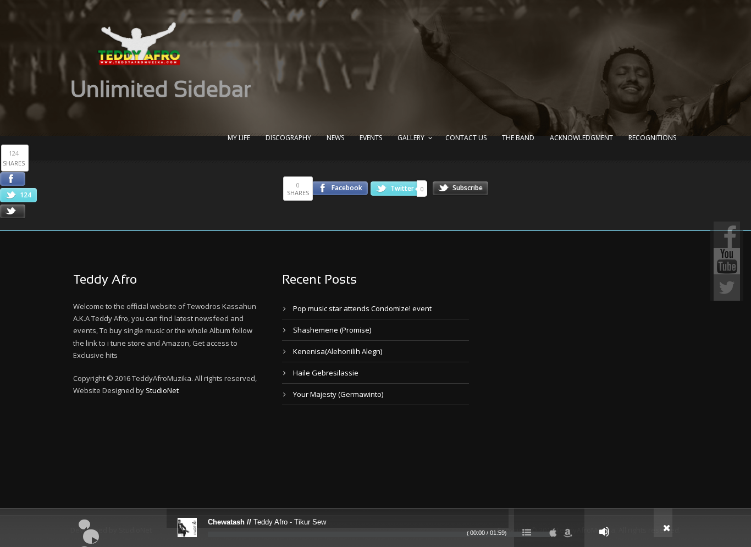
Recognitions (652, 137)
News (335, 137)
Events (371, 137)
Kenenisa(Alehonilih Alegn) (337, 351)
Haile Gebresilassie (325, 373)
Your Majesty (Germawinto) (338, 394)
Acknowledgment (581, 137)
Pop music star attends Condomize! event (362, 308)
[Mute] (604, 531)
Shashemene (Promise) (332, 330)
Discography (288, 137)
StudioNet (162, 390)
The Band (518, 137)
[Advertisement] (273, 454)
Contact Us (466, 137)
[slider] (379, 534)
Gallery (410, 137)
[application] (375, 528)
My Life (239, 137)
